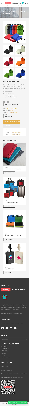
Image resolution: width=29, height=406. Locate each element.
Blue (13, 132)
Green (19, 132)
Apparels (3, 346)
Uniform (4, 352)
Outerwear (4, 348)
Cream (15, 132)
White (13, 134)
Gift (8, 112)
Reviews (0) (7, 125)
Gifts (11, 110)
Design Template (6, 357)
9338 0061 (9, 370)
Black (16, 134)
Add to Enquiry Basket (11, 104)
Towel (16, 112)
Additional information (12, 121)
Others (2, 355)
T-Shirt (3, 350)
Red (19, 134)
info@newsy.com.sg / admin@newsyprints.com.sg (15, 373)
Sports (12, 112)
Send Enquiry (9, 116)
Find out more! (9, 172)
